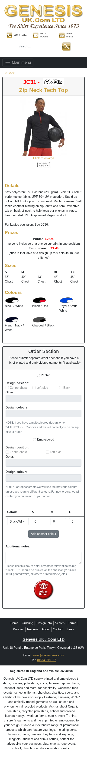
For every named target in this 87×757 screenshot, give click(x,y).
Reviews (33, 629)
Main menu (21, 62)
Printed (45, 375)
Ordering (27, 623)
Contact (58, 629)
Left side (42, 387)
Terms (72, 623)
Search (59, 623)
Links (70, 629)
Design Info (44, 623)
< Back (10, 73)
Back (66, 387)
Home (14, 623)
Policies (18, 629)
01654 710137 (46, 660)
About (46, 629)
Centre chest (18, 387)
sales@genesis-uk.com (48, 655)
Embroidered (45, 439)
